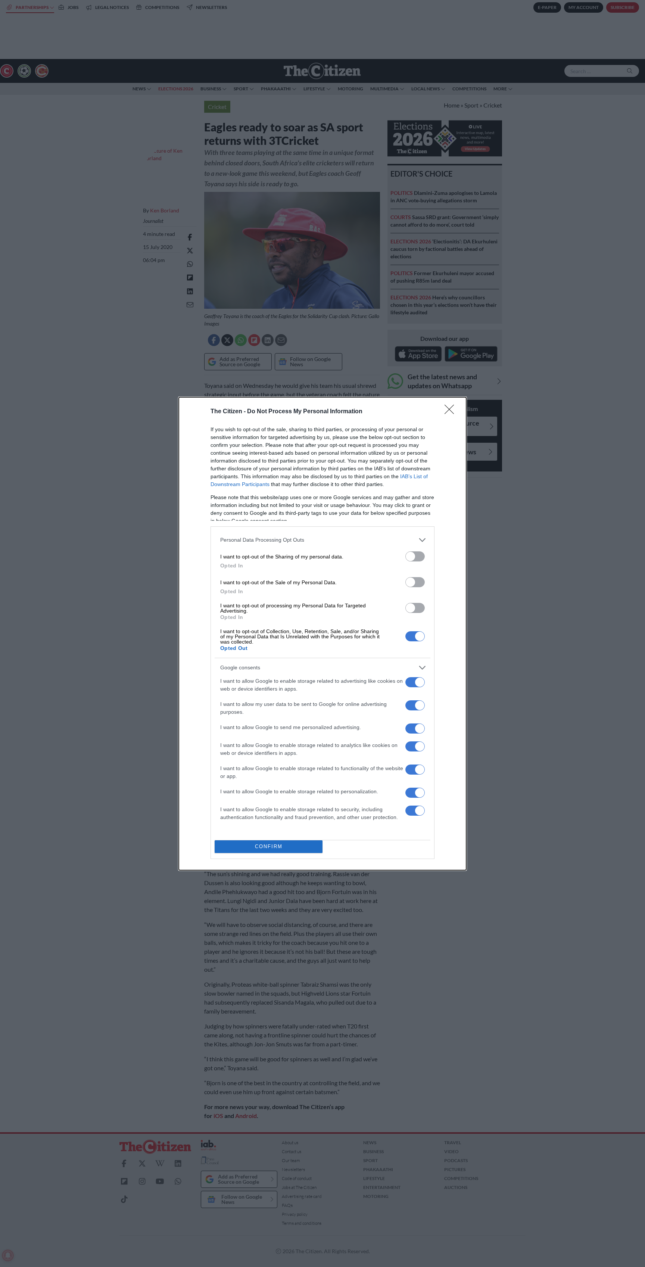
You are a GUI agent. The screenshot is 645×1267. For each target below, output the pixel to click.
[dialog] (322, 633)
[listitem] (322, 540)
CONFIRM (269, 846)
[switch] (415, 556)
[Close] (452, 412)
